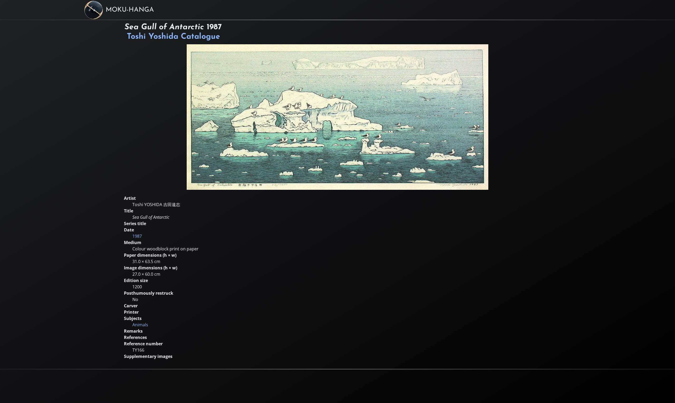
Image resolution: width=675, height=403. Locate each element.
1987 (137, 236)
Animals (140, 325)
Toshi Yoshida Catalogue (173, 37)
